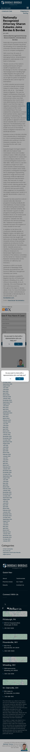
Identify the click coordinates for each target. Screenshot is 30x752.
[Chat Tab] (15, 376)
